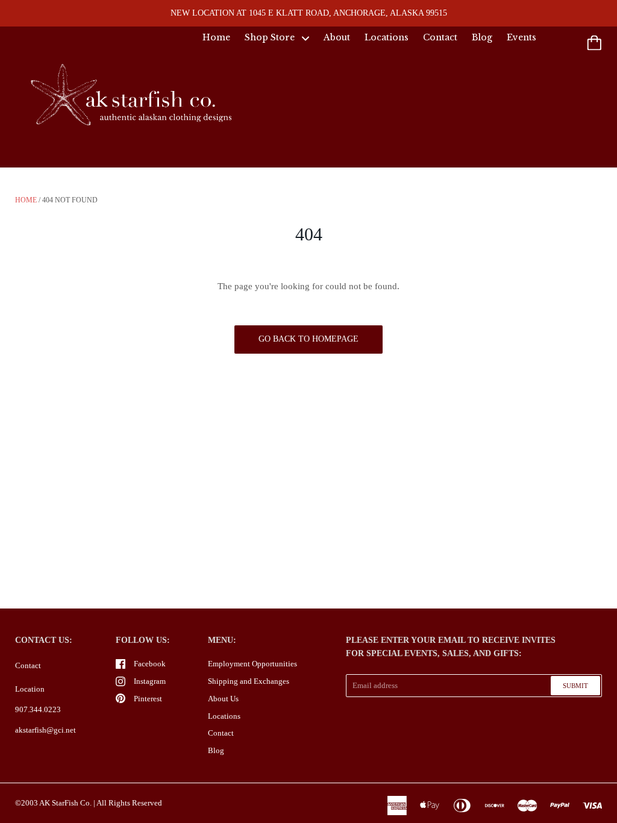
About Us (223, 698)
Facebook (150, 663)
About (337, 37)
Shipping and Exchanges (248, 681)
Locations (387, 37)
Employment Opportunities (252, 663)
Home (216, 37)
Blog (482, 37)
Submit (575, 685)
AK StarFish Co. (65, 802)
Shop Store (271, 37)
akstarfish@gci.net (45, 729)
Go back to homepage (308, 338)
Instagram (150, 681)
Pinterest (148, 698)
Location (30, 688)
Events (521, 37)
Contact (440, 37)
